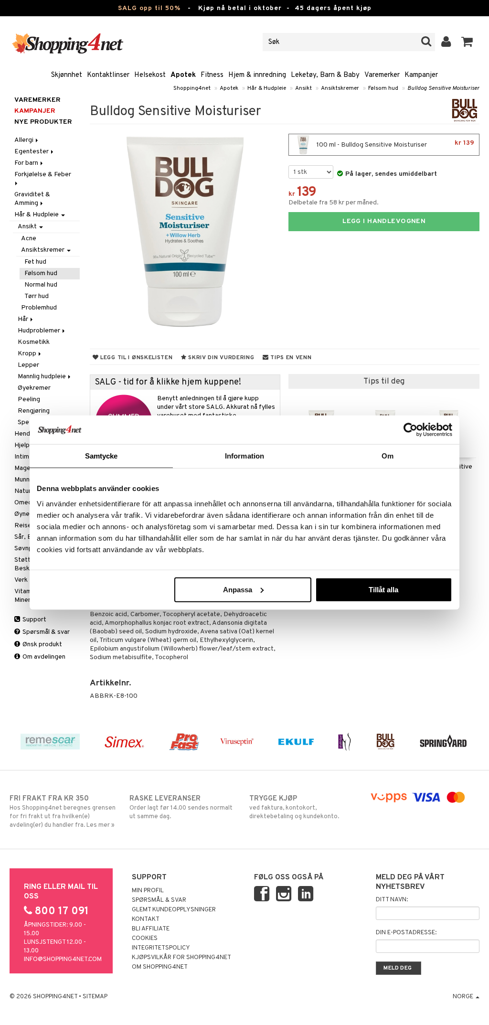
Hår (24, 319)
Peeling (29, 399)
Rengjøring (34, 411)
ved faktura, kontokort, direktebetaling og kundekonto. (294, 807)
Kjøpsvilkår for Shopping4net (181, 957)
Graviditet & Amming (32, 199)
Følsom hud (383, 88)
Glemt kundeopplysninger (174, 910)
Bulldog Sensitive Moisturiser (443, 88)
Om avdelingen (43, 657)
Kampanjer (421, 75)
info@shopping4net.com (63, 959)
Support (33, 620)
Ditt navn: (392, 900)
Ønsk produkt (41, 645)
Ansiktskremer (340, 88)
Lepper (28, 365)
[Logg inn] (446, 42)
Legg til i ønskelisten (135, 358)
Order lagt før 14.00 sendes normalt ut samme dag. (181, 807)
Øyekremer (34, 388)
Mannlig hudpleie (42, 377)
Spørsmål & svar (45, 632)
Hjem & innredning (257, 75)
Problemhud (39, 308)
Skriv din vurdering (220, 358)
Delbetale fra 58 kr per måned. (333, 203)
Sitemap (95, 997)
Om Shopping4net (160, 967)
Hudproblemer (40, 331)
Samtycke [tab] (101, 456)
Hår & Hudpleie (266, 88)
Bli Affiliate (151, 929)
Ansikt (303, 88)
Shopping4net (192, 88)
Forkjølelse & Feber (43, 175)
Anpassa (237, 589)
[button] (467, 42)
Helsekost (150, 75)
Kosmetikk (34, 342)
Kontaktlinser (108, 75)
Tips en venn (289, 358)
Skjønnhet (66, 75)
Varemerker (382, 75)
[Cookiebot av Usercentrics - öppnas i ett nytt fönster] (410, 430)
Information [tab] (244, 456)
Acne (28, 239)
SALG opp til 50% (149, 8)
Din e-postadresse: (406, 933)
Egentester (32, 152)
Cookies (145, 938)
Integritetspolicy (161, 948)
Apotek (183, 75)
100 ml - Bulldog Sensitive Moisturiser (394, 144)
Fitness (212, 75)
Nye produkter (43, 122)
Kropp (28, 354)
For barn (27, 163)
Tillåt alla (383, 589)
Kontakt (145, 919)
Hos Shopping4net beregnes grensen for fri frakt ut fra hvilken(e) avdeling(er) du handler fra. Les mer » (63, 811)
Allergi (24, 140)
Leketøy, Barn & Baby (325, 75)
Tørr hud (36, 296)
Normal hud (40, 285)
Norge (464, 997)
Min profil (148, 891)
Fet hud (35, 262)
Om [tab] (387, 456)
